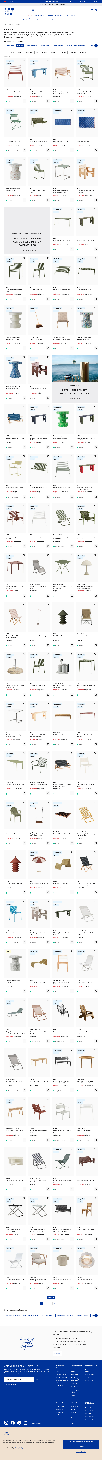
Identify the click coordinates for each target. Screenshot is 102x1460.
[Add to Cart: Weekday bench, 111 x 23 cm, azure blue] (48, 101)
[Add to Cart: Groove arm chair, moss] (24, 843)
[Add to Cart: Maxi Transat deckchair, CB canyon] (48, 1041)
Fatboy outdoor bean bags (65, 1315)
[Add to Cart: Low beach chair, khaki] (96, 645)
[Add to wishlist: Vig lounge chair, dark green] (48, 753)
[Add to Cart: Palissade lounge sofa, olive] (72, 299)
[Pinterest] (19, 1423)
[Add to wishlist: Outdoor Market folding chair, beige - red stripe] (24, 604)
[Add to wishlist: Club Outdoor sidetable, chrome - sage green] (71, 159)
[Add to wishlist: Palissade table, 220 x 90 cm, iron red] (95, 703)
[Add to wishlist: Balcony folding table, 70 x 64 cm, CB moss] (71, 555)
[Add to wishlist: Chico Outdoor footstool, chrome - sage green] (48, 1198)
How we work (89, 1374)
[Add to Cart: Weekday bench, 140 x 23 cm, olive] (72, 942)
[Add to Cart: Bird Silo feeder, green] (72, 645)
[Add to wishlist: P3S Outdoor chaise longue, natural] (48, 951)
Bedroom (57, 19)
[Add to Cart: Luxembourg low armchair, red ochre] (48, 1140)
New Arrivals (38, 15)
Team (87, 1377)
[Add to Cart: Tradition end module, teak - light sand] (48, 1288)
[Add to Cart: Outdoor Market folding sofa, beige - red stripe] (72, 101)
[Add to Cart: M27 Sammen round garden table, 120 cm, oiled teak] (96, 1090)
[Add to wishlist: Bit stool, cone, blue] (24, 357)
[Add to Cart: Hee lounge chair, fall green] (72, 497)
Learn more (56, 1347)
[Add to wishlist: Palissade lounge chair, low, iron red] (24, 505)
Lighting (24, 19)
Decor (41, 19)
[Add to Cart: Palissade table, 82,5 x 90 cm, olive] (96, 695)
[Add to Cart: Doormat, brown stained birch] (72, 843)
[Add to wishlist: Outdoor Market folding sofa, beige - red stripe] (71, 60)
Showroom (59, 1409)
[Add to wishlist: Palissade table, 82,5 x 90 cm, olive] (95, 654)
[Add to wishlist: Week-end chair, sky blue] (24, 901)
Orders (58, 1371)
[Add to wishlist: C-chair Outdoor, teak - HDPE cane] (95, 1198)
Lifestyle (78, 19)
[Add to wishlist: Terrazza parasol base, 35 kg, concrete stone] (24, 654)
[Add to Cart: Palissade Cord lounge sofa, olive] (48, 150)
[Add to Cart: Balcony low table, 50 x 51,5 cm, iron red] (24, 596)
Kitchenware (74, 1418)
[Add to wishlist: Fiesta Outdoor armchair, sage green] (71, 1149)
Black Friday (89, 1419)
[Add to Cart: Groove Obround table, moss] (24, 793)
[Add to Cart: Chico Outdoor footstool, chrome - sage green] (48, 1239)
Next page (51, 1297)
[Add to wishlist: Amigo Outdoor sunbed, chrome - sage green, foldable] (24, 1000)
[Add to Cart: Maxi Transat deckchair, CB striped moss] (72, 546)
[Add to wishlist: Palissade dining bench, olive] (48, 456)
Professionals (60, 1406)
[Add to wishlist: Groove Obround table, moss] (24, 753)
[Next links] (96, 1315)
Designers (73, 15)
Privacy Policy (19, 1448)
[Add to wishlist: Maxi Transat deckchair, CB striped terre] (48, 1149)
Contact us (59, 1386)
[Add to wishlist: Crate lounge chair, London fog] (48, 901)
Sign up (38, 1379)
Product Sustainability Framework (75, 1379)
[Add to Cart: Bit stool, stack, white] (24, 348)
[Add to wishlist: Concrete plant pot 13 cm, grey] (71, 1247)
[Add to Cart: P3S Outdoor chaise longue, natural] (48, 991)
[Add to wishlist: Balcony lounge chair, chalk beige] (95, 753)
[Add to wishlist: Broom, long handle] (48, 307)
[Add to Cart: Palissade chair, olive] (48, 299)
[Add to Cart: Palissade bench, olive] (96, 299)
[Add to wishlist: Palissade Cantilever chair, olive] (48, 159)
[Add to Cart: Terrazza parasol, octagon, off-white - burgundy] (48, 892)
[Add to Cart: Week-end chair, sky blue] (24, 942)
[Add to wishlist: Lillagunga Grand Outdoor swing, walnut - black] (48, 802)
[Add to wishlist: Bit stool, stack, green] (71, 406)
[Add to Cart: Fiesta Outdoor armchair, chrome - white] (96, 991)
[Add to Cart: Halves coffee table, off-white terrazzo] (24, 1189)
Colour (20, 52)
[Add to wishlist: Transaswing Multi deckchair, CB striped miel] (95, 802)
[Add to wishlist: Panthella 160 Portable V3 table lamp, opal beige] (95, 555)
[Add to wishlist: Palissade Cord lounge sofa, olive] (48, 110)
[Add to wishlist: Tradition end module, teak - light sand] (48, 1247)
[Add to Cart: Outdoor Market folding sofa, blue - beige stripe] (24, 447)
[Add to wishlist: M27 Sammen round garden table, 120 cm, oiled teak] (95, 1050)
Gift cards (88, 1414)
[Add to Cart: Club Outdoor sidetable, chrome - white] (24, 744)
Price (37, 52)
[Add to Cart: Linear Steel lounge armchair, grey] (72, 1140)
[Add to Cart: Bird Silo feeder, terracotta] (24, 892)
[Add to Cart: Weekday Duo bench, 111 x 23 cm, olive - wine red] (96, 497)
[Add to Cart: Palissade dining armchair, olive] (24, 299)
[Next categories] (96, 45)
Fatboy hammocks (82, 1315)
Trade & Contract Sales (90, 1371)
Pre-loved (59, 1415)
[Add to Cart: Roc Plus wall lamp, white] (96, 1288)
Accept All (81, 1446)
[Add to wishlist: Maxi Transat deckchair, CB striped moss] (71, 505)
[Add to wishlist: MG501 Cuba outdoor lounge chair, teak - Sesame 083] (71, 307)
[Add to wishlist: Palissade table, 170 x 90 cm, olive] (71, 208)
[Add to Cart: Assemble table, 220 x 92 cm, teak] (48, 1090)
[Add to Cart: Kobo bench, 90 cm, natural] (24, 1140)
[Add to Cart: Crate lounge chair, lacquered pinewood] (96, 200)
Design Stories (59, 15)
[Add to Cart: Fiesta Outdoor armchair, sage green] (72, 1189)
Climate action (75, 1383)
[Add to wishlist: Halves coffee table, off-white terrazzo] (24, 1149)
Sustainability (75, 1374)
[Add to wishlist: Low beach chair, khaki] (95, 604)
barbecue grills (50, 36)
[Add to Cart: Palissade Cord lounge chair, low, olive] (96, 546)
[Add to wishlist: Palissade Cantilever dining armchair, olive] (95, 60)
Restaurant (59, 1412)
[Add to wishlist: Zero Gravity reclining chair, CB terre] (48, 555)
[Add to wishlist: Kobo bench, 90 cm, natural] (24, 1099)
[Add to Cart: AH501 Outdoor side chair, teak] (72, 991)
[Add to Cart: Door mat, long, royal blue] (72, 150)
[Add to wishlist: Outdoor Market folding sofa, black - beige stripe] (71, 753)
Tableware (74, 1421)
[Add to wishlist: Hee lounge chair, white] (48, 505)
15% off (47, 1)
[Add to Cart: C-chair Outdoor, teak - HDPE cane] (96, 1239)
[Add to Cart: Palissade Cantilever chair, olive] (48, 200)
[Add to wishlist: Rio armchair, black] (71, 1000)
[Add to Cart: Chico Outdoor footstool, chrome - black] (24, 1239)
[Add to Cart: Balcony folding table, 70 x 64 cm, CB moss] (72, 596)
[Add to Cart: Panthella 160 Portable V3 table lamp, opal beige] (96, 596)
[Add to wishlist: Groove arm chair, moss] (24, 802)
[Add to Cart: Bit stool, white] (24, 200)
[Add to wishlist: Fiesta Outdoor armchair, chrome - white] (95, 951)
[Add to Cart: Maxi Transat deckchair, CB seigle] (96, 942)
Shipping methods (61, 1377)
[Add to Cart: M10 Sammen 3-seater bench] (72, 744)
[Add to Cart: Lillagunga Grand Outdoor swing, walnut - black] (48, 843)
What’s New (74, 1406)
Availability (29, 52)
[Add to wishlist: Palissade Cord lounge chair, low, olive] (95, 505)
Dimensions (82, 52)
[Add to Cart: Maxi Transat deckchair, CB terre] (24, 1090)
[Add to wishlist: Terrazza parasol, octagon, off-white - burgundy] (48, 852)
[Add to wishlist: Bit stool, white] (24, 159)
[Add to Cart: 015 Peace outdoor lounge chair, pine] (96, 1041)
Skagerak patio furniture (30, 1315)
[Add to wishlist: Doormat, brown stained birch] (71, 802)
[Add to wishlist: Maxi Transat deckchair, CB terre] (24, 1050)
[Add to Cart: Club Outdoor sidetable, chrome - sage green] (72, 200)
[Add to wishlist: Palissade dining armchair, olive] (24, 258)
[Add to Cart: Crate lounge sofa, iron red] (96, 1189)
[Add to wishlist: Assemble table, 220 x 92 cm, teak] (48, 1050)
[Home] (5, 24)
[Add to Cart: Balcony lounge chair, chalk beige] (96, 793)
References (89, 1380)
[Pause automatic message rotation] (70, 1)
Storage (46, 19)
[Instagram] (6, 1423)
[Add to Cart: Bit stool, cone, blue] (24, 398)
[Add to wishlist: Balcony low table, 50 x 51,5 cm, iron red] (24, 555)
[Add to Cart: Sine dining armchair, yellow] (24, 497)
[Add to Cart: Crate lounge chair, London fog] (48, 942)
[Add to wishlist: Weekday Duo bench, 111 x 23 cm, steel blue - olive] (95, 406)
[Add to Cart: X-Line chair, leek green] (24, 150)
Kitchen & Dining (33, 19)
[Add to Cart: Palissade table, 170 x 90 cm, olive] (72, 249)
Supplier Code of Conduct (76, 1391)
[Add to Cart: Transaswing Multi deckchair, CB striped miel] (96, 843)
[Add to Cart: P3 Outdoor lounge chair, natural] (72, 892)
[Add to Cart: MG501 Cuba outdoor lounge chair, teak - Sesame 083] (72, 348)
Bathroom (65, 19)
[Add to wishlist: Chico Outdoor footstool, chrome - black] (24, 1198)
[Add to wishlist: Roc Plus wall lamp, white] (95, 1247)
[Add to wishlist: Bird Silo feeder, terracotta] (24, 852)
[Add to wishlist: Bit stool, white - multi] (95, 307)
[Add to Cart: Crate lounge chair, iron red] (48, 398)
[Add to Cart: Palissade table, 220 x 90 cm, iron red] (96, 744)
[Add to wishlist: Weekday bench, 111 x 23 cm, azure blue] (48, 60)
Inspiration (51, 15)
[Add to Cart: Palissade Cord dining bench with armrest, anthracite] (72, 1239)
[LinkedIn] (25, 1423)
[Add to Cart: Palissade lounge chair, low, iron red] (24, 546)
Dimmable (63, 52)
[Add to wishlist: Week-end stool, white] (95, 1099)
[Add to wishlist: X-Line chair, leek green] (24, 110)
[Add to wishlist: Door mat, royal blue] (95, 110)
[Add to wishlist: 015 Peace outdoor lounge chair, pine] (95, 1000)
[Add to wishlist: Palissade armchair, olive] (48, 654)
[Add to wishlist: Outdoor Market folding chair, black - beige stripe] (95, 852)
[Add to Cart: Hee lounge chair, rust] (24, 101)
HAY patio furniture (47, 1315)
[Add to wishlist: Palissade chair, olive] (48, 258)
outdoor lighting (40, 36)
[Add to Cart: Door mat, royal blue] (96, 150)
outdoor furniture (37, 34)
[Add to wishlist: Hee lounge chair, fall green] (71, 456)
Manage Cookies (81, 1452)
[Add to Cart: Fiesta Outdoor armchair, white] (24, 1288)
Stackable (73, 52)
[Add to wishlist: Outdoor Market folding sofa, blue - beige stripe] (24, 406)
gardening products (65, 36)
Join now (57, 1353)
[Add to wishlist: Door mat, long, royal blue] (71, 110)
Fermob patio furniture (13, 1315)
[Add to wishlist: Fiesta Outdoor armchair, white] (24, 1247)
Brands (67, 15)
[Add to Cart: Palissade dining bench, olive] (48, 497)
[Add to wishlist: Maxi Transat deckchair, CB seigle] (95, 901)
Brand (13, 52)
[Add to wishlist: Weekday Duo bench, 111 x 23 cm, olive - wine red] (95, 456)
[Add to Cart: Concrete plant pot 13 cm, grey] (72, 1288)
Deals (44, 15)
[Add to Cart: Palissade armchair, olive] (48, 695)
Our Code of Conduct (74, 1387)
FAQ (57, 1383)
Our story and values (75, 1371)
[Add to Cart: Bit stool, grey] (24, 991)
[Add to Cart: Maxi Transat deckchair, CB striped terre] (48, 1189)
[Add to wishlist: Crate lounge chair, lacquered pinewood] (95, 159)
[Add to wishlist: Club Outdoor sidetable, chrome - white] (24, 703)
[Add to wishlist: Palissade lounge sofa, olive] (71, 258)
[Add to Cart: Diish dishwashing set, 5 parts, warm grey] (72, 695)
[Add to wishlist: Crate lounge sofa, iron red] (95, 1149)
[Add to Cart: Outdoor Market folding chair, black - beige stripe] (96, 892)
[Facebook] (13, 1423)
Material (44, 52)
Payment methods (61, 1374)
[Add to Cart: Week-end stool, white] (96, 1140)
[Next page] (63, 1303)
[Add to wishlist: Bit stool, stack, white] (24, 307)
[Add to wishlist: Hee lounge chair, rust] (24, 60)
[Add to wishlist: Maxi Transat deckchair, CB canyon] (48, 1000)
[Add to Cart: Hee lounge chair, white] (48, 546)
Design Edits (89, 1411)
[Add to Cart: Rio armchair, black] (72, 1041)
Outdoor (71, 19)
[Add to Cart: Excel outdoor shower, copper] (48, 645)
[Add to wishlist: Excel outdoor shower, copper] (48, 604)
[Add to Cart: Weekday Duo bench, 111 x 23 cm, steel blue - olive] (96, 447)
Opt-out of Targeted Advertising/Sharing (81, 1442)
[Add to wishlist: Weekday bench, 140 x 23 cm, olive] (71, 901)
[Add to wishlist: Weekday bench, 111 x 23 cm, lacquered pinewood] (48, 703)
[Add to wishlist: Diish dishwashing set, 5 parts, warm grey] (71, 654)
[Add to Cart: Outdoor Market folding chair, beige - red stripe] (24, 645)
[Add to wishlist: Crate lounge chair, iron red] (48, 357)
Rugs (52, 19)
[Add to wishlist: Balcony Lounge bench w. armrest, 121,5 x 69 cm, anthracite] (71, 1050)
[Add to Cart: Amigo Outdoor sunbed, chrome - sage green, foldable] (24, 1041)
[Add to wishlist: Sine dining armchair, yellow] (24, 456)
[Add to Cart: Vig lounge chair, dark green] (48, 793)
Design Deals (89, 1416)
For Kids (84, 19)
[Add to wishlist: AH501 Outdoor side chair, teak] (71, 951)
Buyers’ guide (75, 1395)
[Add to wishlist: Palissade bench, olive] (95, 258)
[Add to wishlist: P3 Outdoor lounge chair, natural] (71, 852)
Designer (53, 52)
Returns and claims (62, 1380)
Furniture (18, 19)
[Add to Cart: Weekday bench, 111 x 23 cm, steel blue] (48, 447)
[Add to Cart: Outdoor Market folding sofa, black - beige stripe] (72, 793)
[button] (88, 10)
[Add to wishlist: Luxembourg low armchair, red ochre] (48, 1099)
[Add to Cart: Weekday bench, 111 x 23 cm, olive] (96, 249)
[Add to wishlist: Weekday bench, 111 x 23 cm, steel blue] (48, 406)
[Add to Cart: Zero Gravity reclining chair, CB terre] (48, 596)
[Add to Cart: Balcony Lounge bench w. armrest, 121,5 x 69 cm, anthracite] (72, 1090)
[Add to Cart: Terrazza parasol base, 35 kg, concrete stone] (24, 695)
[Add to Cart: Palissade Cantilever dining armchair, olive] (96, 101)
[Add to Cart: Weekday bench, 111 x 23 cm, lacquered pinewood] (48, 744)
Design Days (29, 15)
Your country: (8, 1384)
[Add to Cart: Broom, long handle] (48, 348)
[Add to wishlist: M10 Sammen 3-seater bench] (71, 703)
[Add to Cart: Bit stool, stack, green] (72, 447)
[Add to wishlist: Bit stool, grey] (24, 951)
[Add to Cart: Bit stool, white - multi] (96, 348)
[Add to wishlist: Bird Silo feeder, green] (71, 604)
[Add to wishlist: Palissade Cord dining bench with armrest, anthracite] (71, 1198)
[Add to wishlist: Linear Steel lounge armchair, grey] (71, 1099)
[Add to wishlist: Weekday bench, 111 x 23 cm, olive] (95, 208)
